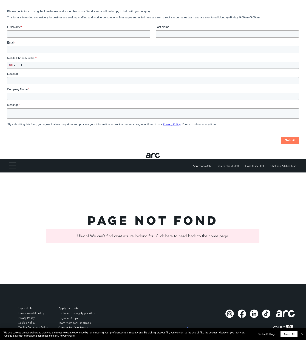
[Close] (302, 334)
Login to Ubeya (68, 318)
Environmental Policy (31, 313)
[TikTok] (266, 314)
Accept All (289, 334)
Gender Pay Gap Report (73, 327)
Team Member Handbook (74, 322)
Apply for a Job (68, 308)
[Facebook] (242, 314)
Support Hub (26, 308)
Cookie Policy (26, 322)
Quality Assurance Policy (33, 327)
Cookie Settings (266, 334)
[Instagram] (229, 314)
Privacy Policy (26, 317)
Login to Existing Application (76, 313)
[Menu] (12, 166)
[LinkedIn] (254, 314)
